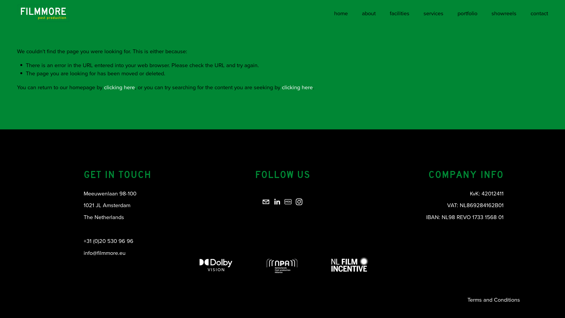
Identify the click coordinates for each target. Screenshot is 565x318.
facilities (399, 13)
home (341, 13)
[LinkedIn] (277, 201)
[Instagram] (299, 201)
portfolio (467, 13)
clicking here (119, 87)
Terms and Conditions (493, 299)
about (369, 13)
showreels (504, 13)
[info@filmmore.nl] (265, 201)
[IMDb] (288, 201)
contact (539, 13)
